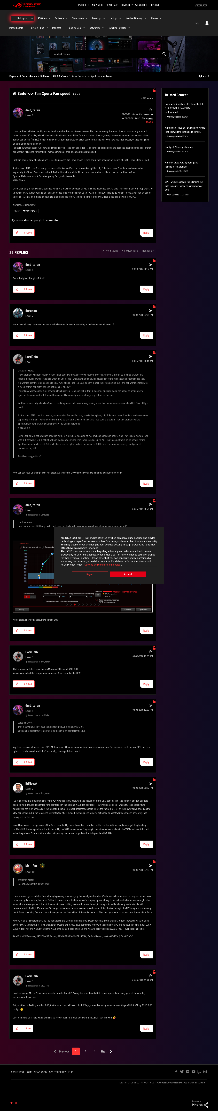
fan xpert (34, 220)
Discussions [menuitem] (78, 18)
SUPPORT (154, 5)
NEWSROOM (40, 1072)
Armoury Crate (173, 117)
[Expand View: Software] (66, 18)
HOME (29, 1072)
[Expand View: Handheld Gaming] (145, 18)
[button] (17, 232)
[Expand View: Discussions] (86, 18)
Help (197, 23)
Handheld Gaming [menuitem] (134, 18)
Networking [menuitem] (95, 28)
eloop (26, 220)
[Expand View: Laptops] (120, 18)
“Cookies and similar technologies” (102, 564)
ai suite (19, 220)
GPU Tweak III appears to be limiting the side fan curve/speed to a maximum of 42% (184, 186)
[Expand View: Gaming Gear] (84, 28)
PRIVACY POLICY (148, 1082)
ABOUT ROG (17, 1072)
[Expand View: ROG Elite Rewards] (129, 28)
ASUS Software (60, 76)
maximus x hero (52, 220)
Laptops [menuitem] (114, 18)
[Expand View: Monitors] (63, 28)
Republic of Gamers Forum (23, 76)
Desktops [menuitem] (97, 18)
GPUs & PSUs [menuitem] (37, 28)
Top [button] (15, 1102)
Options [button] (202, 76)
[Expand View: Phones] (160, 18)
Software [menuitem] (59, 18)
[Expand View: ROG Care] (49, 18)
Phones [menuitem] (154, 18)
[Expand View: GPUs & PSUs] (46, 28)
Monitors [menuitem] (56, 28)
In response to (38, 515)
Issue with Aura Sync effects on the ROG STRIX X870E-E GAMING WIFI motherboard (184, 108)
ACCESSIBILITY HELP (61, 1072)
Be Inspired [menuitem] (23, 18)
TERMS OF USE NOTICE (128, 1082)
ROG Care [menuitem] (42, 18)
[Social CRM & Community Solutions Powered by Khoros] (200, 1103)
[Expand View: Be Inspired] (32, 18)
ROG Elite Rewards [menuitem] (117, 28)
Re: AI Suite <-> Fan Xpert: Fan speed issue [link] (92, 76)
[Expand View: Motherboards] (25, 28)
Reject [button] (90, 574)
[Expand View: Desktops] (104, 18)
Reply (146, 232)
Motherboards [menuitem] (16, 28)
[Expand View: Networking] (103, 28)
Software (44, 76)
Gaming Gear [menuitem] (75, 28)
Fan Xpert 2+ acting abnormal (179, 147)
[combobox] (109, 54)
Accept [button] (128, 574)
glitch (41, 220)
